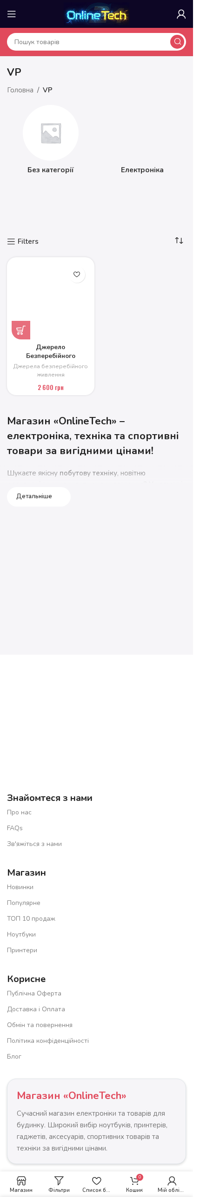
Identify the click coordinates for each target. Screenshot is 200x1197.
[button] (21, 330)
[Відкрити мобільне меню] (11, 14)
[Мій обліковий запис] (181, 14)
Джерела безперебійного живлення (50, 370)
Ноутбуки (21, 934)
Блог (14, 1056)
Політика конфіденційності (48, 1040)
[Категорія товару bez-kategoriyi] (50, 142)
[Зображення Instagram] (147, 705)
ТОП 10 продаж (31, 918)
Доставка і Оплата (36, 1009)
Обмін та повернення (40, 1025)
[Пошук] (177, 42)
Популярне (23, 902)
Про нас (19, 812)
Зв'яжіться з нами (34, 843)
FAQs (15, 828)
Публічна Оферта (34, 993)
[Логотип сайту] (96, 13)
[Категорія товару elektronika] (143, 142)
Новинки (20, 887)
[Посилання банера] (96, 216)
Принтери (22, 950)
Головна (20, 90)
